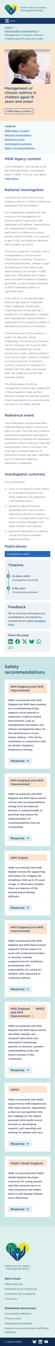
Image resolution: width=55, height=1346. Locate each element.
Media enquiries (14, 1284)
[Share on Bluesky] (31, 641)
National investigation (18, 135)
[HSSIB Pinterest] (46, 1342)
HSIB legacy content (17, 130)
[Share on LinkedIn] (10, 641)
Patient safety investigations (21, 31)
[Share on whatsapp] (38, 641)
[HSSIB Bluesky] (34, 1342)
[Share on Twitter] (24, 641)
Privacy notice (13, 1318)
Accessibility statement (18, 1313)
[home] (17, 1256)
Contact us (11, 1298)
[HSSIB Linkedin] (40, 1342)
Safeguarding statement (18, 1323)
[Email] (10, 647)
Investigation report (18, 554)
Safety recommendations (20, 148)
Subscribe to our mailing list (21, 1289)
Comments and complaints (20, 1294)
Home (8, 27)
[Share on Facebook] (17, 641)
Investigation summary (18, 144)
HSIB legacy (12, 178)
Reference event (15, 139)
